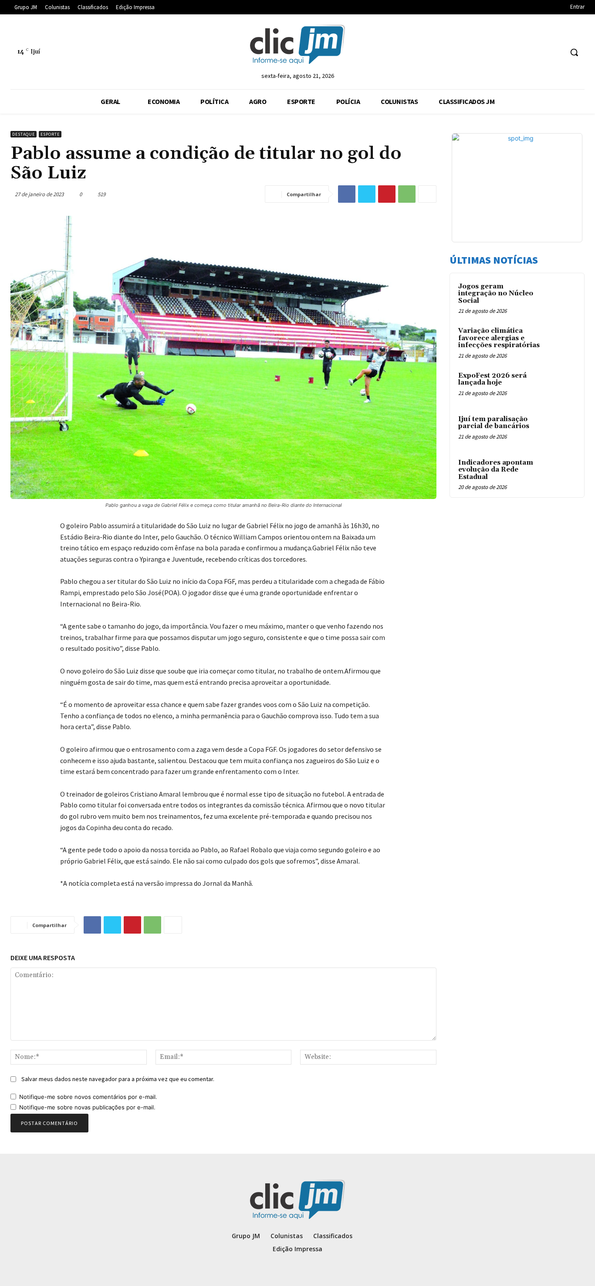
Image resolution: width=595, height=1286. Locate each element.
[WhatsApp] (407, 194)
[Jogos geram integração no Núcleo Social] (560, 296)
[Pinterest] (387, 194)
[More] (427, 194)
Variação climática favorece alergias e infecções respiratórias (499, 338)
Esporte (50, 134)
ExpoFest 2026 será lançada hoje (492, 379)
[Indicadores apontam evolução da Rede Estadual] (560, 473)
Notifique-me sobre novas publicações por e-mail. (87, 1107)
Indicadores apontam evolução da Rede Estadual (495, 470)
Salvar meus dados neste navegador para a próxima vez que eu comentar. (117, 1079)
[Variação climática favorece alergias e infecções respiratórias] (560, 341)
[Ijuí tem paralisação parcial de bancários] (560, 429)
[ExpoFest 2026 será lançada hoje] (560, 386)
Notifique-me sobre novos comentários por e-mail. (88, 1096)
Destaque (23, 134)
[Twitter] (366, 194)
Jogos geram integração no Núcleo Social (495, 293)
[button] (574, 52)
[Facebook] (346, 194)
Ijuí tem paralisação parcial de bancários (493, 423)
